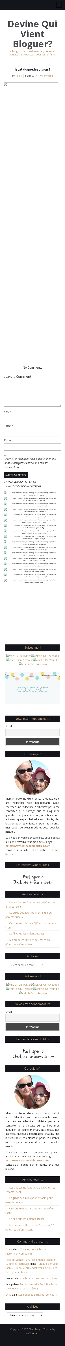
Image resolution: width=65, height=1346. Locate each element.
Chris (8, 1294)
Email (8, 726)
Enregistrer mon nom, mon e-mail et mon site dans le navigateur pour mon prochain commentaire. (30, 463)
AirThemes (32, 1333)
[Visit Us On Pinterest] (19, 660)
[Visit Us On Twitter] (18, 655)
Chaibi (8, 1249)
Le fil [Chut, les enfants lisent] (26, 933)
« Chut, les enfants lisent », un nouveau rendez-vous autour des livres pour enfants (31, 1268)
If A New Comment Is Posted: (20, 481)
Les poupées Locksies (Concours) (38, 1294)
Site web (8, 440)
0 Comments (46, 75)
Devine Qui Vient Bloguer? (32, 34)
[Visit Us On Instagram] (32, 664)
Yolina (18, 75)
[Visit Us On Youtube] (46, 660)
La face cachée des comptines (39, 1278)
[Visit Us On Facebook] (45, 655)
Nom (7, 411)
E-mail (8, 426)
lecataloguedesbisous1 (32, 69)
